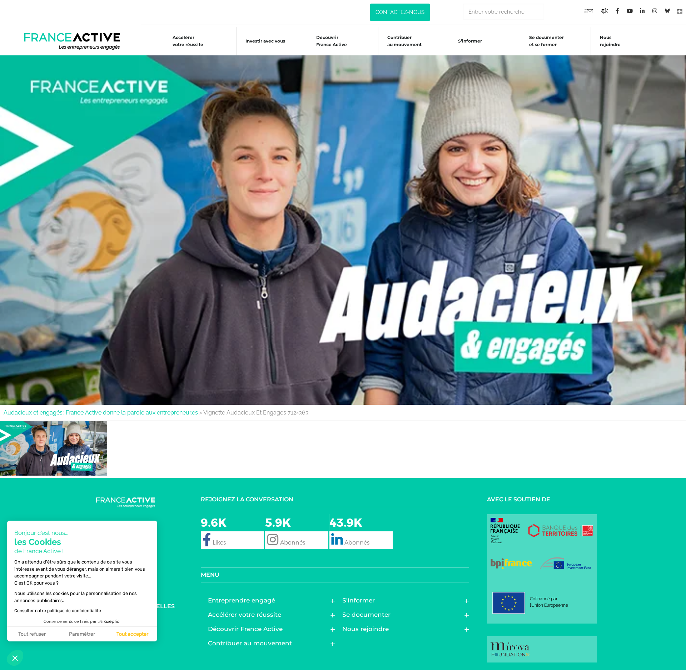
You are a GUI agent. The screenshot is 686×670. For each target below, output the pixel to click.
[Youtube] (588, 10)
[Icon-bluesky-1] (667, 10)
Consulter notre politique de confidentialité (57, 610)
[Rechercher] (552, 12)
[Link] (679, 10)
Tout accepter (132, 634)
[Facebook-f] (604, 10)
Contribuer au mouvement (404, 41)
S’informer (470, 41)
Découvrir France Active (331, 41)
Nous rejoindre (610, 41)
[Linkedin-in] (642, 10)
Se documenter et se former (546, 41)
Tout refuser (32, 634)
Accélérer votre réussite (188, 41)
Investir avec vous (265, 41)
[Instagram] (654, 10)
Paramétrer (82, 634)
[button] (15, 657)
